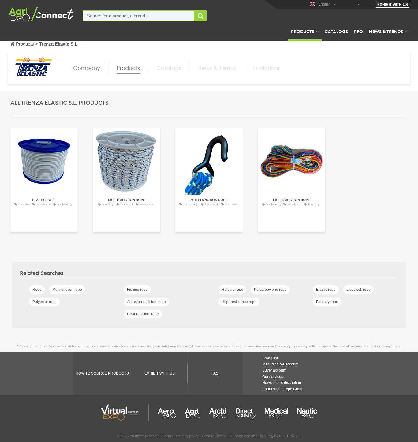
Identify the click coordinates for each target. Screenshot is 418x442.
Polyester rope (44, 302)
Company (86, 68)
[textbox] (139, 15)
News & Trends (386, 31)
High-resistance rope (239, 302)
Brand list (270, 358)
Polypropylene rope (270, 289)
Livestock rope (358, 289)
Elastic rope (326, 289)
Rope (37, 289)
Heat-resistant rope (143, 314)
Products (302, 31)
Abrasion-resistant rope (146, 302)
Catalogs (336, 31)
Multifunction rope (67, 289)
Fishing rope (137, 289)
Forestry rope (327, 302)
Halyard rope (232, 289)
